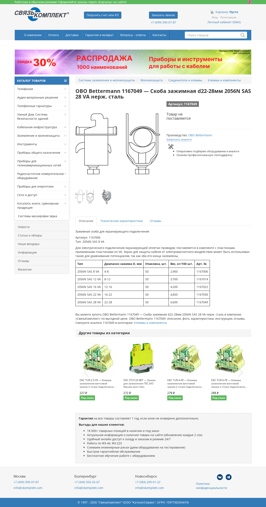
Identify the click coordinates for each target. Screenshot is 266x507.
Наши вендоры (28, 244)
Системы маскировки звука (37, 216)
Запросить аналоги (179, 139)
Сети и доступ (27, 195)
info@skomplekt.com (28, 488)
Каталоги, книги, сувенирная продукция (38, 205)
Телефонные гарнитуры (34, 106)
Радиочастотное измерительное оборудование (40, 176)
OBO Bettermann (200, 135)
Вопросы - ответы (133, 35)
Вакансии (25, 269)
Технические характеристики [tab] (121, 221)
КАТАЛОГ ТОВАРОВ (31, 81)
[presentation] (86, 372)
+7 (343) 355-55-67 (87, 482)
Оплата (53, 35)
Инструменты (27, 144)
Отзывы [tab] (155, 221)
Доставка (72, 35)
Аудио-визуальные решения (37, 97)
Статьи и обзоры (30, 235)
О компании (33, 35)
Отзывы (23, 261)
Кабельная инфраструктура (37, 127)
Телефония (25, 89)
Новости (24, 227)
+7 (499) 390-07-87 (163, 22)
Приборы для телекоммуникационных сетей (39, 163)
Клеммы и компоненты (150, 323)
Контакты (159, 35)
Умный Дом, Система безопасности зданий (32, 116)
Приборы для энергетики (35, 186)
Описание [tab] (86, 221)
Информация (27, 252)
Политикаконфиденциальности (211, 486)
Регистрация (228, 17)
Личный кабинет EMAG (224, 22)
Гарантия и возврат (99, 35)
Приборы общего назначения (38, 153)
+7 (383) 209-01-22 (147, 482)
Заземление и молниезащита (38, 136)
